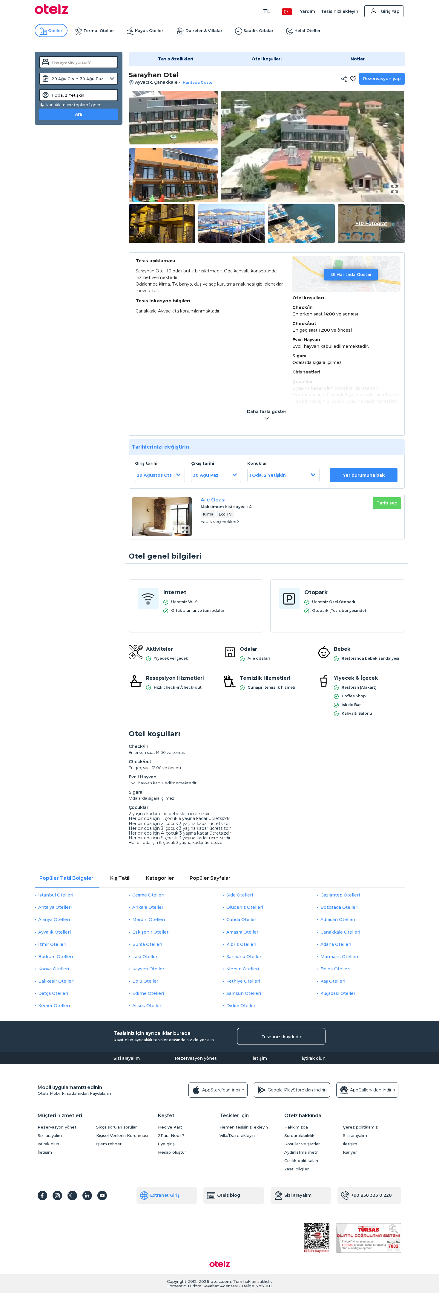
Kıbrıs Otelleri (241, 944)
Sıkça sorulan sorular (116, 1127)
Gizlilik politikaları (301, 1160)
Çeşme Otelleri (148, 895)
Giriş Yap (390, 11)
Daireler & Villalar (203, 30)
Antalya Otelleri (55, 907)
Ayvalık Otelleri (54, 932)
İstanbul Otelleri (55, 895)
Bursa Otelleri (147, 944)
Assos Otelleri (147, 1005)
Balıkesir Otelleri (56, 981)
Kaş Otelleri (332, 981)
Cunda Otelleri (241, 919)
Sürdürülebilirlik (299, 1135)
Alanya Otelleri (54, 919)
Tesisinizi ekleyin (339, 11)
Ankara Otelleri (148, 907)
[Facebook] (42, 1195)
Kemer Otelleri (54, 1005)
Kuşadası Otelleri (338, 993)
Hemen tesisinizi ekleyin (244, 1127)
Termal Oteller (98, 30)
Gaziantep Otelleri (340, 895)
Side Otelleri (239, 895)
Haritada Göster (354, 274)
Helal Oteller (307, 30)
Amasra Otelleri (243, 932)
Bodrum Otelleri (55, 956)
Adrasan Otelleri (337, 919)
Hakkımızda (296, 1127)
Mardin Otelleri (148, 919)
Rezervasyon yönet (196, 1058)
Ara (78, 114)
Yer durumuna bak (364, 475)
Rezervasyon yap (382, 78)
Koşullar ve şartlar (302, 1144)
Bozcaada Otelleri (339, 907)
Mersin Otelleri (242, 969)
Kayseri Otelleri (148, 969)
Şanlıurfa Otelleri (244, 956)
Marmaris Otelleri (339, 956)
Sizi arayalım (126, 1058)
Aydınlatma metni (302, 1152)
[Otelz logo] (51, 12)
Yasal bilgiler (296, 1169)
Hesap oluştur (172, 1152)
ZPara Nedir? (171, 1135)
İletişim (259, 1058)
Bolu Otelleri (145, 981)
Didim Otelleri (241, 1005)
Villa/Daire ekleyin (237, 1135)
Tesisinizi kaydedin (282, 1036)
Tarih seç (387, 503)
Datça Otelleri (53, 993)
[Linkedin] (87, 1195)
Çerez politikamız (360, 1127)
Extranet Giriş (164, 1195)
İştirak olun (314, 1058)
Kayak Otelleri (150, 30)
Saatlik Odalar (258, 30)
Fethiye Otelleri (243, 981)
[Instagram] (57, 1195)
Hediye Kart (170, 1127)
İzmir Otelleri (52, 944)
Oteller (55, 30)
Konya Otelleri (53, 969)
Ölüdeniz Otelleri (244, 907)
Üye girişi (167, 1144)
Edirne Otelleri (148, 993)
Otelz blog (228, 1195)
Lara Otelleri (145, 956)
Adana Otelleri (335, 944)
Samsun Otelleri (243, 993)
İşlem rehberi (109, 1144)
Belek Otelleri (335, 969)
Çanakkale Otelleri (340, 932)
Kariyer (350, 1152)
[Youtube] (102, 1195)
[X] (72, 1195)
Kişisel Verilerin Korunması (122, 1135)
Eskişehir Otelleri (151, 932)
